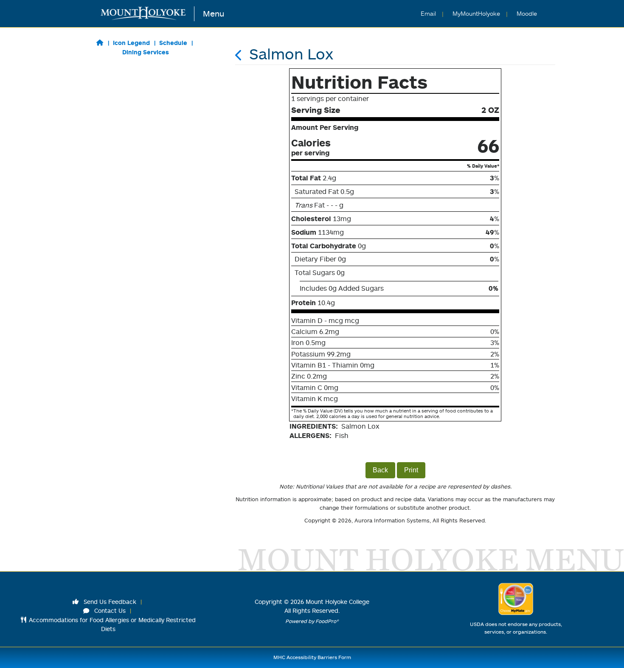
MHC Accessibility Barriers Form (312, 657)
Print (411, 470)
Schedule (173, 42)
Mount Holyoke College (337, 601)
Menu (213, 13)
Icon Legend (131, 42)
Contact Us (109, 610)
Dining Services (145, 52)
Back (380, 470)
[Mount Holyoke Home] (147, 13)
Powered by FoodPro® (312, 621)
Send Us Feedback (109, 601)
